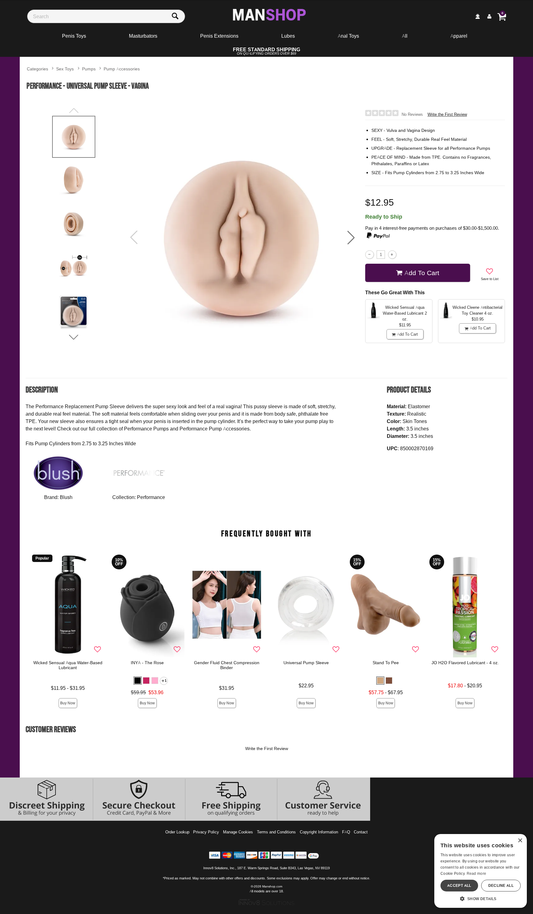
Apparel (458, 36)
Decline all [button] (501, 885)
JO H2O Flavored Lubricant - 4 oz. (465, 662)
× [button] (520, 840)
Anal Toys (348, 36)
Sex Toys (65, 68)
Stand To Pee (386, 662)
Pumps (89, 68)
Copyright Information (319, 831)
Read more (476, 873)
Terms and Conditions (276, 831)
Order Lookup (177, 831)
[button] (351, 237)
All (404, 36)
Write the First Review (447, 114)
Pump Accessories (122, 68)
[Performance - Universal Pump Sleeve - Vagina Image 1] (242, 237)
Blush (66, 497)
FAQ (346, 831)
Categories (37, 68)
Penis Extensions (219, 36)
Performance (151, 497)
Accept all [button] (459, 885)
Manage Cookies (238, 831)
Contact (361, 831)
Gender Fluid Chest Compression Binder (226, 665)
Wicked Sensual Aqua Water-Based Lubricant (67, 665)
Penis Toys (74, 36)
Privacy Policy (206, 831)
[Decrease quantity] (369, 254)
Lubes (288, 36)
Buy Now (67, 703)
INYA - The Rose (147, 662)
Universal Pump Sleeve (306, 662)
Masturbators (143, 36)
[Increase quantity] (392, 254)
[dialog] (480, 871)
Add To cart (421, 273)
